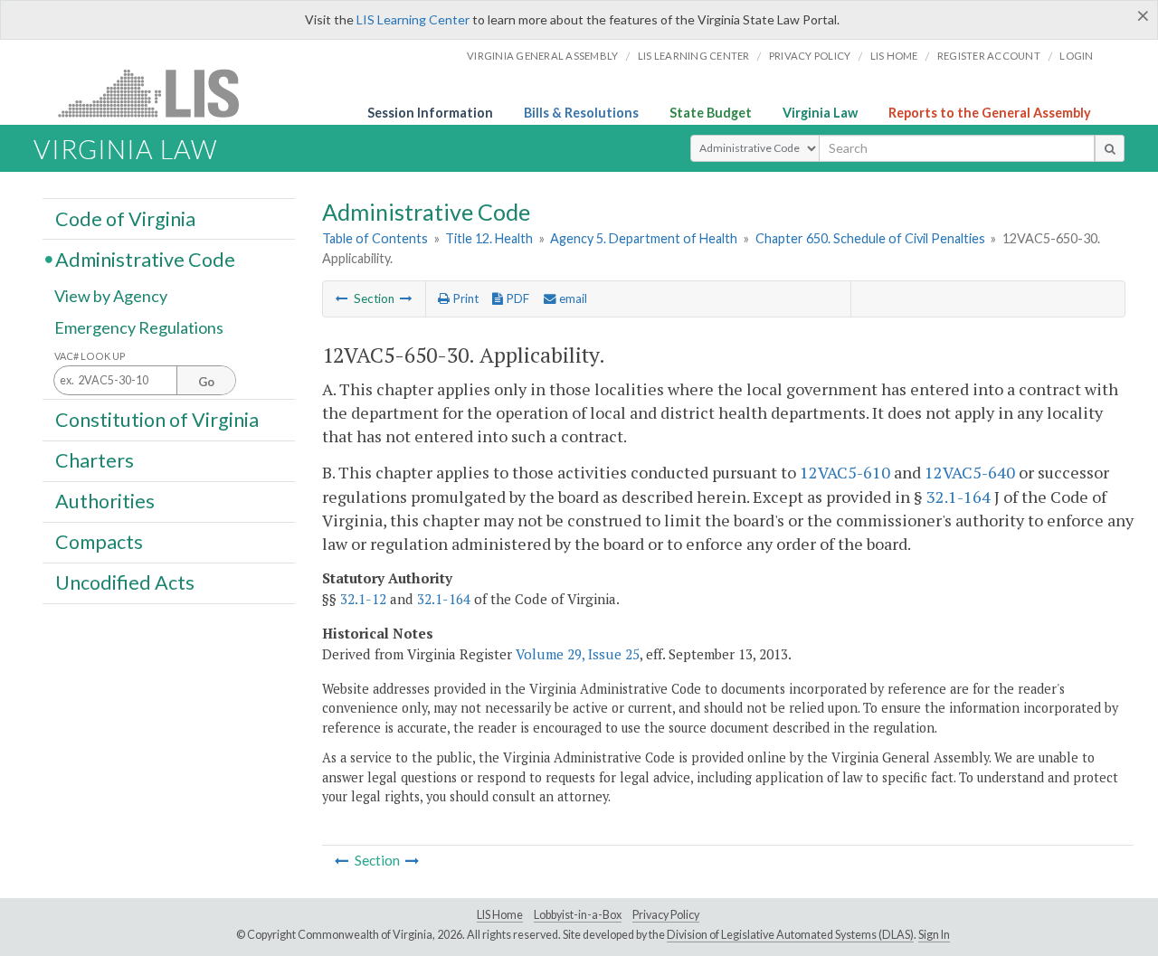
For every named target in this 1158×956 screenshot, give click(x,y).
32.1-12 (363, 599)
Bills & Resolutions (581, 112)
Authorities (105, 501)
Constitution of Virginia (157, 419)
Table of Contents (375, 238)
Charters (94, 460)
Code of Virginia (125, 218)
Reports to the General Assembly (989, 112)
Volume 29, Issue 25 (578, 654)
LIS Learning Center (413, 19)
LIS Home (500, 915)
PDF (516, 298)
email (571, 298)
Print (464, 298)
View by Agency (110, 296)
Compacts (99, 542)
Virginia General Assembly (542, 56)
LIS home (894, 56)
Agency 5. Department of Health (643, 238)
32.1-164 (958, 496)
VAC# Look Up (90, 356)
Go (206, 381)
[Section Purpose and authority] (342, 298)
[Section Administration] (406, 298)
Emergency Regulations (138, 327)
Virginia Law (820, 112)
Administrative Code (145, 258)
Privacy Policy (810, 56)
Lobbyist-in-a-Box (578, 915)
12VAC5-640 (970, 472)
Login (1076, 56)
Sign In (934, 935)
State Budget (710, 112)
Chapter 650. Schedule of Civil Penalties (870, 238)
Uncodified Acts (125, 582)
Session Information (430, 112)
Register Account (988, 56)
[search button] (1110, 148)
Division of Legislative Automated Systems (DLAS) (790, 935)
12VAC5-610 (845, 472)
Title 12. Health (489, 238)
